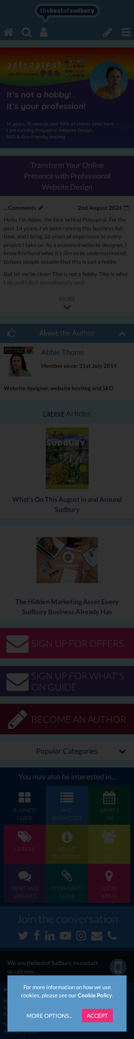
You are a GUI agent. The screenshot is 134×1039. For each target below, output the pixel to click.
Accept (97, 1015)
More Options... (49, 1015)
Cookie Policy (95, 995)
